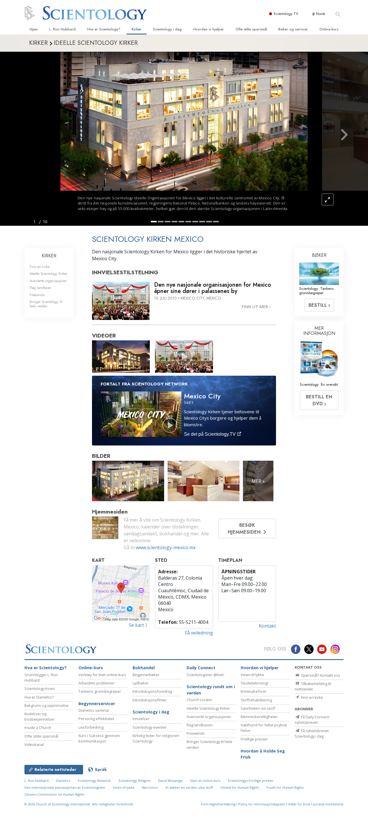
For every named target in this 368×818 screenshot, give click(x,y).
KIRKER (49, 255)
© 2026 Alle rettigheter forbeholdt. (79, 804)
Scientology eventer (150, 727)
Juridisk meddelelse (328, 804)
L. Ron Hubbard (62, 29)
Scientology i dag (167, 29)
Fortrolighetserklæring (218, 804)
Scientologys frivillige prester (250, 780)
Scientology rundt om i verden (211, 690)
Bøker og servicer (293, 29)
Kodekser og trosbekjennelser (39, 716)
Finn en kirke (39, 266)
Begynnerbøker (146, 674)
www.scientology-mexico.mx (165, 547)
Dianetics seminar (93, 710)
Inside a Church (37, 727)
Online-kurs (328, 29)
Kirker (136, 29)
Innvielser (141, 718)
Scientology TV (286, 13)
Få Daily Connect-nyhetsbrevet (312, 719)
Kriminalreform (253, 691)
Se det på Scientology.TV (210, 434)
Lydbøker (141, 683)
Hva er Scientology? (103, 29)
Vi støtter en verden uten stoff (189, 787)
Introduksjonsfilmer (150, 700)
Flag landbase (40, 287)
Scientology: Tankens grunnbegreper (316, 291)
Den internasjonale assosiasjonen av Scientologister (65, 787)
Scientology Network (94, 780)
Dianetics (63, 780)
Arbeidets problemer (96, 683)
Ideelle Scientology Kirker (48, 273)
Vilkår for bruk (299, 804)
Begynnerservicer (96, 703)
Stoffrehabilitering (256, 700)
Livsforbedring (90, 727)
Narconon (150, 787)
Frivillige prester (254, 739)
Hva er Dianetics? (39, 697)
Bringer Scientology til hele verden (46, 304)
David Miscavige (170, 780)
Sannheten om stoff (258, 708)
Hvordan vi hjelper (208, 29)
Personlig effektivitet (96, 718)
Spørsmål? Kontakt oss (320, 675)
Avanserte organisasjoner (48, 280)
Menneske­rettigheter (259, 716)
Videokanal (34, 744)
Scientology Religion (134, 780)
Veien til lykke (252, 674)
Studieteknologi (254, 683)
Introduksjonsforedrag (152, 691)
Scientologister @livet (205, 674)
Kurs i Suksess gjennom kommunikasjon (99, 738)
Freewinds (37, 295)
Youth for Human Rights (285, 787)
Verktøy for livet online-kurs (102, 674)
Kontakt (267, 626)
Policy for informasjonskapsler (261, 804)
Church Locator (199, 699)
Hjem (34, 29)
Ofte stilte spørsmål (251, 29)
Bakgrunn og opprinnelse (46, 705)
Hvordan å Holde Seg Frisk (263, 754)
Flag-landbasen (200, 725)
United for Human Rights (240, 787)
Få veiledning (199, 633)
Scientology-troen (39, 688)
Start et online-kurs (205, 780)
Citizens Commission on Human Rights (54, 794)
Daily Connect (201, 667)
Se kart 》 (139, 625)
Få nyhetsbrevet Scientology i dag (312, 733)
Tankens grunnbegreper (99, 691)
